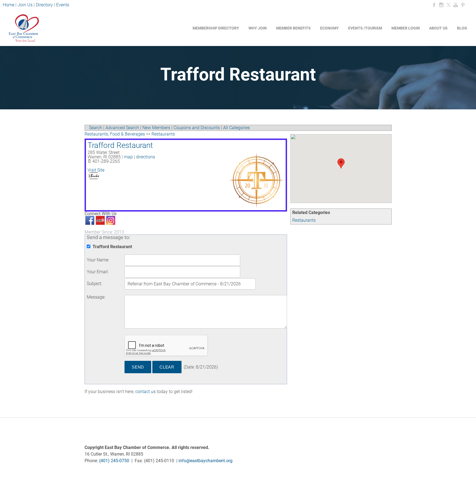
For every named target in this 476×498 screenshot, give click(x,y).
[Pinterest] (463, 5)
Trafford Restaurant (120, 145)
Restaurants (304, 220)
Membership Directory (216, 28)
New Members (156, 127)
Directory (44, 4)
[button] (341, 163)
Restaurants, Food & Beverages (115, 134)
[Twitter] (448, 5)
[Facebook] (434, 5)
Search (95, 127)
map (128, 156)
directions (145, 156)
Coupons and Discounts (197, 127)
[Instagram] (441, 5)
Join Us (25, 4)
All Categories (236, 127)
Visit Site (96, 170)
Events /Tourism (365, 28)
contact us (145, 391)
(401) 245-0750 (114, 460)
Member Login (405, 28)
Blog (462, 28)
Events (62, 4)
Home (9, 4)
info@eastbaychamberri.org (205, 460)
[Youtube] (455, 5)
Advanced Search (122, 127)
